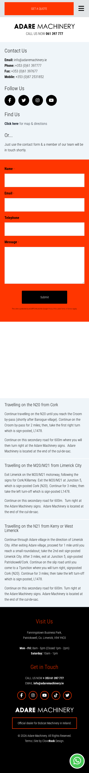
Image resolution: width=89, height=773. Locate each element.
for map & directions (26, 124)
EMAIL (44, 683)
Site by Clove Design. (49, 741)
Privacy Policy (53, 309)
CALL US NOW (44, 34)
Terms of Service (67, 309)
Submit (44, 297)
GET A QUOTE (39, 8)
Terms (28, 741)
